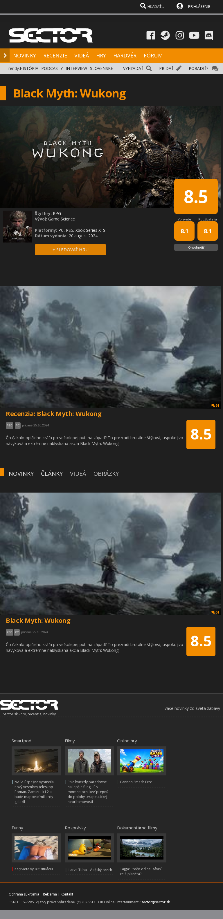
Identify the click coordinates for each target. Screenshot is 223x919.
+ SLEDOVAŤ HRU (71, 249)
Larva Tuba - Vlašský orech (90, 869)
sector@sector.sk (155, 902)
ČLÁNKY (52, 473)
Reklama (50, 894)
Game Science (61, 219)
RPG (57, 213)
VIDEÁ (81, 55)
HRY (101, 55)
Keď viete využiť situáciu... (35, 868)
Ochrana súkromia (24, 894)
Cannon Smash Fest (136, 781)
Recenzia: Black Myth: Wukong (53, 413)
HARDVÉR (124, 55)
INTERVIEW (76, 68)
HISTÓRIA (29, 68)
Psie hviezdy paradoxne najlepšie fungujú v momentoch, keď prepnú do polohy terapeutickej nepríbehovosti (88, 791)
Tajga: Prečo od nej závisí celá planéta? (140, 871)
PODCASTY (52, 68)
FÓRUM (153, 55)
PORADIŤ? (198, 68)
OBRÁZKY (106, 473)
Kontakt (67, 894)
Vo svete (184, 219)
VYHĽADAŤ (133, 68)
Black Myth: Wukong (38, 620)
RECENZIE (55, 55)
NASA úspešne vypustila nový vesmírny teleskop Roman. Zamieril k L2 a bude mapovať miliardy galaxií (34, 791)
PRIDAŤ (166, 68)
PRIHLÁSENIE (199, 6)
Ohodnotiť (196, 247)
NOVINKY (24, 55)
